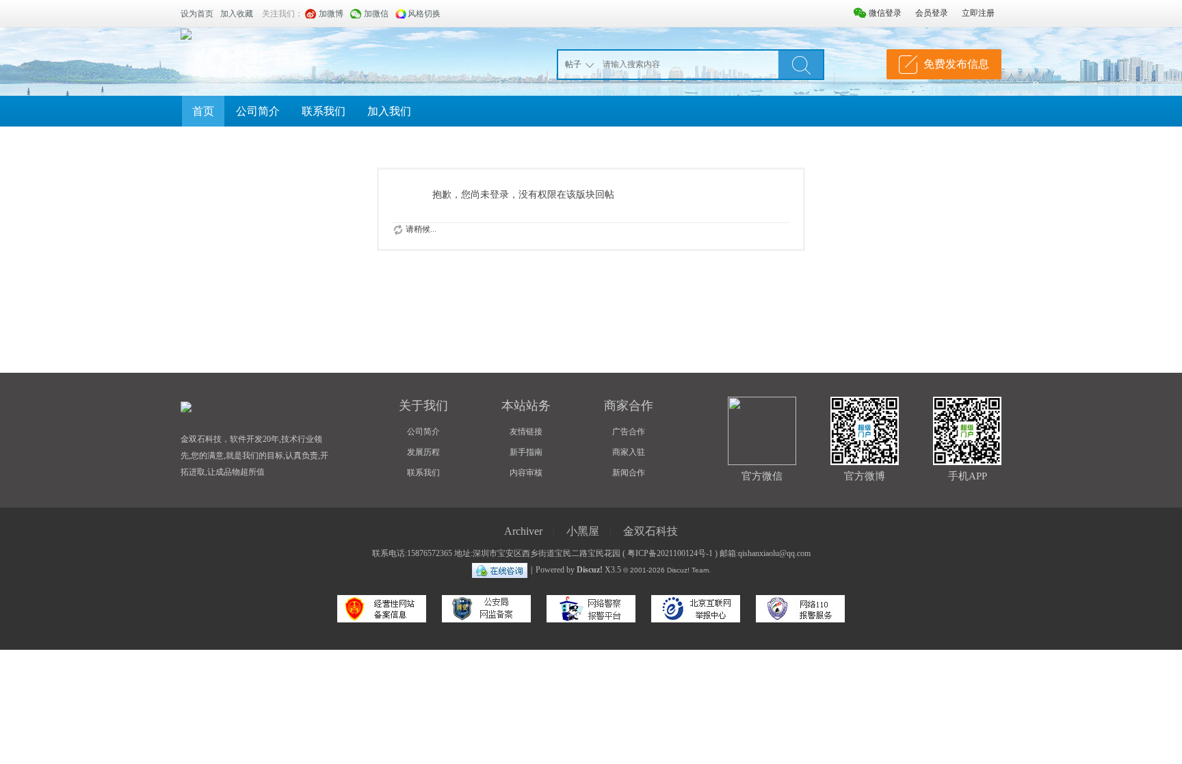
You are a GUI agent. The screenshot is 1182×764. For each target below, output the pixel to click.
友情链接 (526, 431)
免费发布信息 (956, 64)
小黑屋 (582, 531)
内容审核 (526, 472)
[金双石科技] (186, 33)
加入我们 (389, 111)
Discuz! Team (688, 570)
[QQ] (499, 570)
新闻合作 (628, 472)
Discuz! (590, 570)
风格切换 (424, 13)
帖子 (573, 64)
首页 (203, 111)
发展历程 (423, 452)
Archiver (523, 531)
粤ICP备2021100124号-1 (670, 553)
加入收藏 (236, 13)
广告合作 (628, 431)
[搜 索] (801, 64)
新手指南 (526, 452)
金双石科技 (650, 531)
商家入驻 (628, 452)
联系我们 (323, 111)
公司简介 (258, 111)
